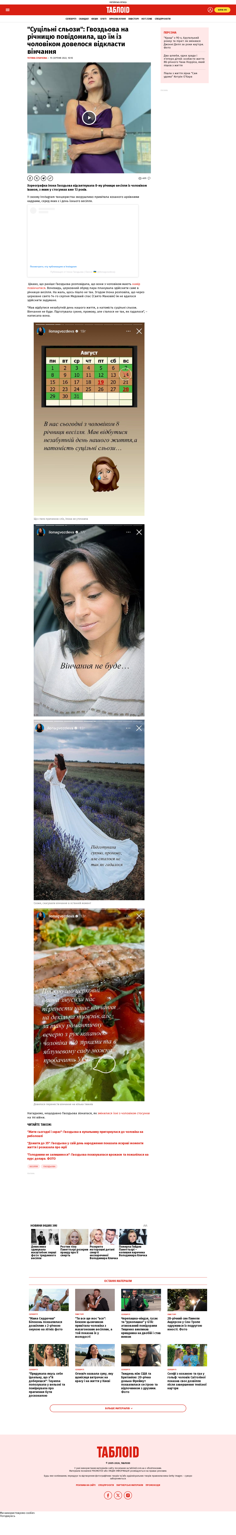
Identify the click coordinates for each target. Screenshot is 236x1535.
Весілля (34, 1166)
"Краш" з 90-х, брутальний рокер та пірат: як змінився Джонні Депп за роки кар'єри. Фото (184, 42)
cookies (30, 1512)
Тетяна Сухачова (37, 58)
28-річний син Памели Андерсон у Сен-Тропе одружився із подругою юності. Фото (184, 1324)
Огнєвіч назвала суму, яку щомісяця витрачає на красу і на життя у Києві (94, 1377)
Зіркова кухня (117, 18)
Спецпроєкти (162, 18)
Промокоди (153, 1485)
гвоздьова (49, 1166)
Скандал (84, 18)
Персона (170, 32)
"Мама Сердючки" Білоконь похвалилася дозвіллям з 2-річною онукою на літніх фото (46, 1324)
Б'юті (103, 18)
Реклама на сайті (86, 1485)
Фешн (94, 18)
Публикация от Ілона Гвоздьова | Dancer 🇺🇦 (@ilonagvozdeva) (82, 272)
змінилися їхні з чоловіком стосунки (123, 1113)
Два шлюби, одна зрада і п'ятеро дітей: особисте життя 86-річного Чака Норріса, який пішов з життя (184, 60)
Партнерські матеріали (129, 1485)
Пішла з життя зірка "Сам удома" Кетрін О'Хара (180, 75)
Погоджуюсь (7, 1516)
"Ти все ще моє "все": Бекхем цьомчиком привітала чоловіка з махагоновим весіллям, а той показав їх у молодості (93, 1328)
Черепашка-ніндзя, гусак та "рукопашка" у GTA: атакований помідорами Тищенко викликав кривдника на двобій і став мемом (141, 1328)
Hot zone (146, 18)
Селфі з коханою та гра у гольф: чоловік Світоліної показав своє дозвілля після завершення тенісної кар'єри (186, 1381)
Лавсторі (133, 18)
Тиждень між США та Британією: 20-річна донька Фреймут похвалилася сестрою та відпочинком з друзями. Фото (139, 1383)
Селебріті (71, 18)
